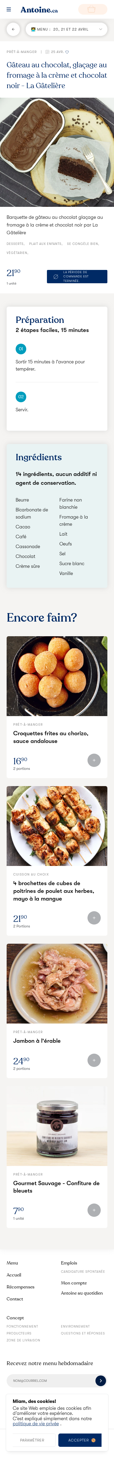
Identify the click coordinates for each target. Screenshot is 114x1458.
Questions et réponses (83, 1333)
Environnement (75, 1326)
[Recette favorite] (67, 52)
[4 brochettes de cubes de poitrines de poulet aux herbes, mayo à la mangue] (57, 826)
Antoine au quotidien (82, 1293)
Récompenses (20, 1287)
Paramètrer (32, 1440)
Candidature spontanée (83, 1272)
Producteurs (19, 1333)
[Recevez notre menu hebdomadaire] (100, 1380)
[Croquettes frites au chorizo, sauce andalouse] (57, 676)
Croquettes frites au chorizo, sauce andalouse (51, 737)
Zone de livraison (23, 1340)
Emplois (69, 1263)
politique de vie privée (36, 1423)
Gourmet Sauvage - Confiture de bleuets (56, 1187)
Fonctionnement (22, 1326)
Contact (15, 1299)
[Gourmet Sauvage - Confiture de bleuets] (57, 1126)
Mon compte (74, 1283)
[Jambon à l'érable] (57, 984)
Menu (12, 1263)
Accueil (14, 1275)
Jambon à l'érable (37, 1040)
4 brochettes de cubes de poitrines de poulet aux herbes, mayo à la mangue (53, 891)
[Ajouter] (94, 760)
